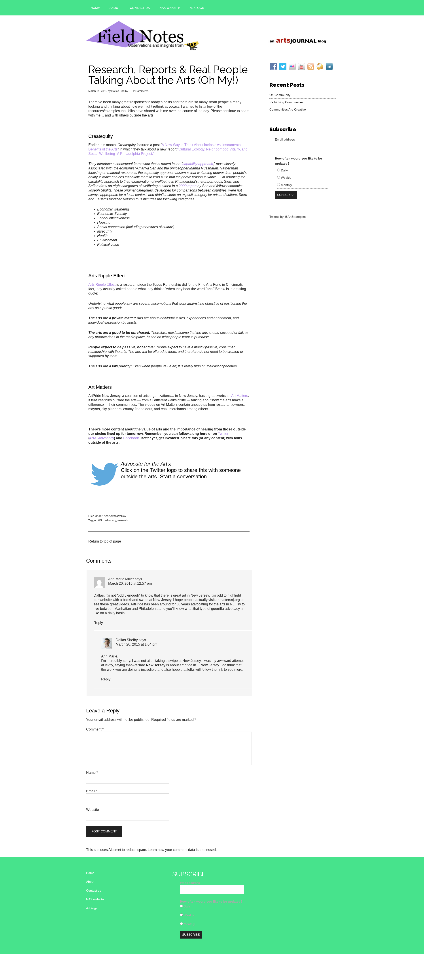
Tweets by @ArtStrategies (287, 216)
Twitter (223, 434)
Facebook (131, 438)
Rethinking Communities (286, 102)
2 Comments (140, 91)
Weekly (285, 177)
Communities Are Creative (287, 109)
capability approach (197, 164)
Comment (95, 729)
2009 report (188, 186)
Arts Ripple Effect (101, 284)
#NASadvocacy (101, 438)
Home (90, 873)
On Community (279, 95)
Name (92, 772)
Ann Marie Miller (121, 579)
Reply (98, 623)
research (122, 520)
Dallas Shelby (127, 640)
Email (91, 791)
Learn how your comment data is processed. (182, 850)
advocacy (110, 520)
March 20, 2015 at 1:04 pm (136, 644)
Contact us (93, 890)
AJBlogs (91, 908)
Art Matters (239, 396)
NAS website (95, 899)
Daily (284, 170)
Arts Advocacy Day (115, 516)
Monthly (286, 185)
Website (92, 809)
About (90, 881)
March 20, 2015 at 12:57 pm (130, 583)
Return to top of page (104, 541)
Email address (285, 139)
